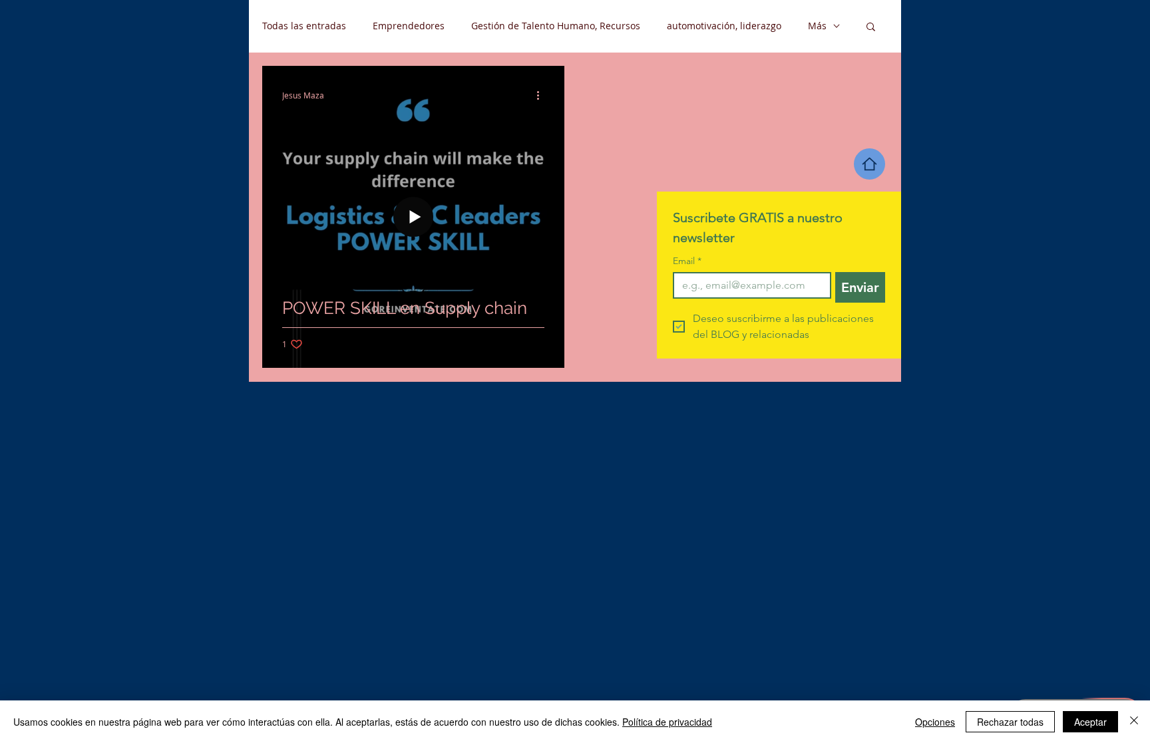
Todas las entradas (304, 25)
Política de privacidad (667, 721)
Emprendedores (409, 25)
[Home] (869, 164)
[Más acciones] (542, 95)
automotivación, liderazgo (724, 25)
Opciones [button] (935, 721)
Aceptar (1090, 721)
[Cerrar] (1134, 721)
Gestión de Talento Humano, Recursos (555, 25)
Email (687, 261)
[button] (870, 28)
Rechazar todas (1010, 721)
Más (817, 25)
